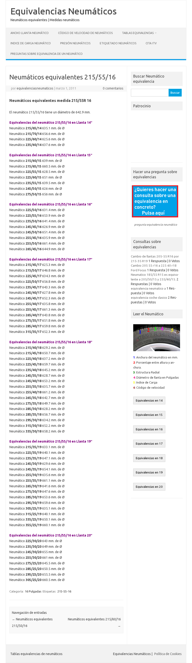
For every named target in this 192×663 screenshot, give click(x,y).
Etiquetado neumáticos (118, 43)
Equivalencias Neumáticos (64, 11)
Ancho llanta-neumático (30, 32)
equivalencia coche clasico (149, 297)
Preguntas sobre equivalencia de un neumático (47, 53)
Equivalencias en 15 (149, 415)
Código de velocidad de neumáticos (85, 32)
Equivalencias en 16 (149, 429)
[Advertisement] (157, 137)
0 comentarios (113, 88)
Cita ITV (151, 43)
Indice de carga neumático (31, 43)
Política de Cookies (168, 654)
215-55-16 (64, 591)
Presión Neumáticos (75, 43)
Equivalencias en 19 (149, 472)
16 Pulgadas (33, 591)
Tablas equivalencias (138, 32)
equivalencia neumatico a (148, 288)
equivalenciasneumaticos (35, 88)
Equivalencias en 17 (149, 443)
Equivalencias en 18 (149, 458)
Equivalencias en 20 (149, 486)
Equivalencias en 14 (149, 400)
